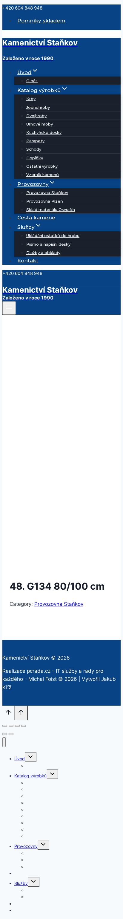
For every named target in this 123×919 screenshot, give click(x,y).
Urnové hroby (39, 124)
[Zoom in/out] (23, 726)
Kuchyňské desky (43, 132)
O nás (32, 80)
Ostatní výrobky (42, 166)
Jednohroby (38, 107)
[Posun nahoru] (8, 713)
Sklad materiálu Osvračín (50, 209)
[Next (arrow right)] (11, 734)
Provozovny (26, 846)
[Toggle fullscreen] (17, 726)
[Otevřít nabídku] (9, 308)
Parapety (35, 140)
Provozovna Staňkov (47, 192)
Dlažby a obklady (43, 252)
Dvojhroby (36, 115)
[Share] (11, 726)
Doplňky (34, 157)
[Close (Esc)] (4, 726)
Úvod (19, 758)
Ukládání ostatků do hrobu (52, 235)
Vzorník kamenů (42, 174)
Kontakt (27, 261)
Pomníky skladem (41, 21)
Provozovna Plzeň (44, 201)
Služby (21, 883)
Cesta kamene (36, 218)
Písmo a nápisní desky (48, 244)
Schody (33, 149)
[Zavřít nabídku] (4, 742)
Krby (31, 98)
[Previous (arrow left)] (4, 734)
